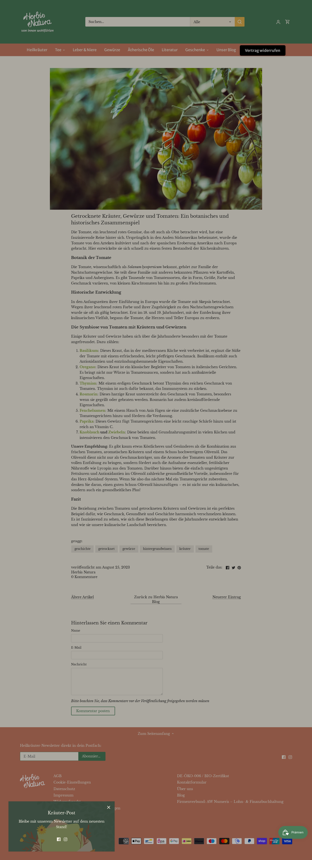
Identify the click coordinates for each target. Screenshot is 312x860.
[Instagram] (65, 839)
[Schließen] (108, 807)
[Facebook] (58, 839)
